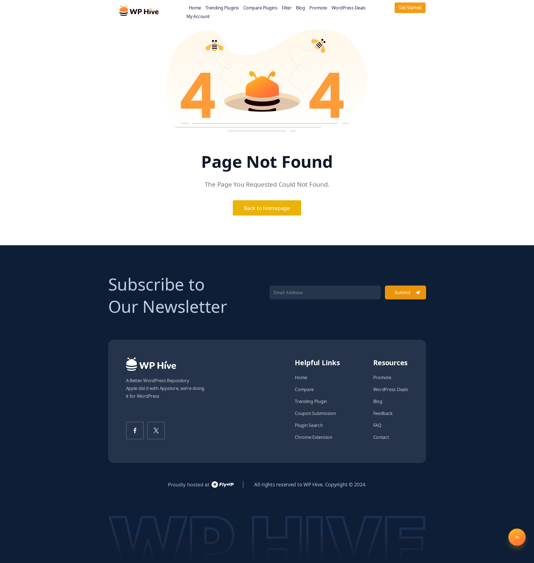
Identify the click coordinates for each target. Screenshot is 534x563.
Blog (300, 8)
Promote (318, 8)
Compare (304, 389)
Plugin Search (309, 425)
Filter (286, 8)
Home (195, 8)
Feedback (383, 413)
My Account (198, 16)
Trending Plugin (311, 401)
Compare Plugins (260, 8)
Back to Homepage (267, 207)
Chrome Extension (313, 437)
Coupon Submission (315, 413)
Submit (403, 292)
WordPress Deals (349, 8)
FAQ (377, 425)
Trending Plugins (222, 8)
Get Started (410, 7)
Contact (381, 437)
